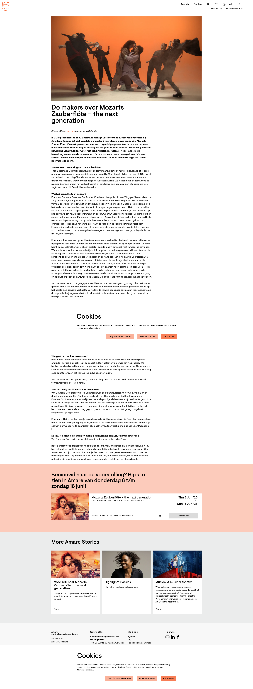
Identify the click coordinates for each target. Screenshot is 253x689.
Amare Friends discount (123, 515)
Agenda (185, 4)
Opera (109, 515)
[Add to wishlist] (160, 516)
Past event (184, 516)
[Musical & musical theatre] (177, 564)
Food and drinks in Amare (139, 643)
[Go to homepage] (4, 6)
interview (70, 131)
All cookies (169, 337)
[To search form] (239, 4)
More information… (92, 328)
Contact (198, 4)
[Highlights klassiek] (126, 564)
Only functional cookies (120, 337)
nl (208, 4)
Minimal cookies (147, 337)
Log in (230, 4)
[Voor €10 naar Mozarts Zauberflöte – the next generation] (75, 564)
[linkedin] (173, 637)
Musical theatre (98, 515)
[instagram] (167, 637)
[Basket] (216, 4)
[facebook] (178, 637)
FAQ (130, 640)
